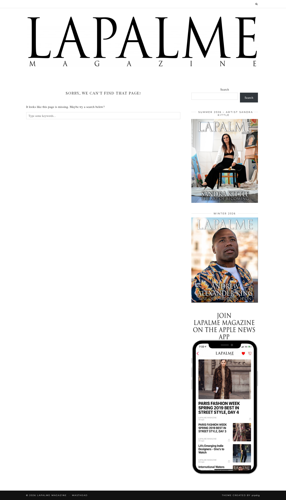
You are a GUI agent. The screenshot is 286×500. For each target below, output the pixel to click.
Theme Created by (241, 495)
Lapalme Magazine (52, 495)
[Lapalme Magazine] (143, 41)
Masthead (80, 495)
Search (224, 89)
